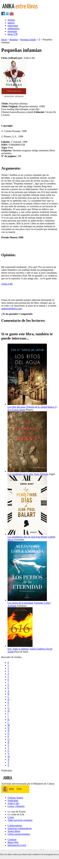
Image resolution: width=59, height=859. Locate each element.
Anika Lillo (7, 283)
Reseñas (14, 39)
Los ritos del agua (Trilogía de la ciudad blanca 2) (32, 407)
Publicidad (13, 800)
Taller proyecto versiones (20, 820)
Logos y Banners (16, 806)
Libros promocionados (19, 834)
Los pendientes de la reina (20, 474)
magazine (12, 31)
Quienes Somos (15, 797)
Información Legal (17, 845)
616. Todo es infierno (18, 648)
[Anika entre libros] (17, 780)
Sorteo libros (14, 831)
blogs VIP (13, 34)
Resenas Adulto (28, 39)
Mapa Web (13, 842)
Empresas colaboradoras (20, 828)
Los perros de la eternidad (20, 603)
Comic (11, 817)
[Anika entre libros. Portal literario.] (21, 10)
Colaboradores (15, 825)
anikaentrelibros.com (11, 308)
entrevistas (13, 25)
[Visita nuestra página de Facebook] (3, 14)
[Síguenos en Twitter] (7, 14)
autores (11, 22)
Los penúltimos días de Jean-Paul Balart (27, 536)
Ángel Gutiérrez (37, 648)
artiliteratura (13, 28)
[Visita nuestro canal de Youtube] (12, 14)
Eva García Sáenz (17, 409)
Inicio (4, 39)
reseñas (11, 20)
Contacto (12, 839)
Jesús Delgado (41, 474)
